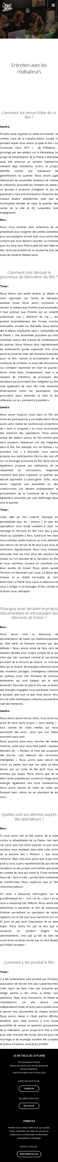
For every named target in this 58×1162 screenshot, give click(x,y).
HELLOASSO (29, 1105)
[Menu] (53, 5)
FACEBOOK (29, 1088)
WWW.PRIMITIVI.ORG (29, 1154)
